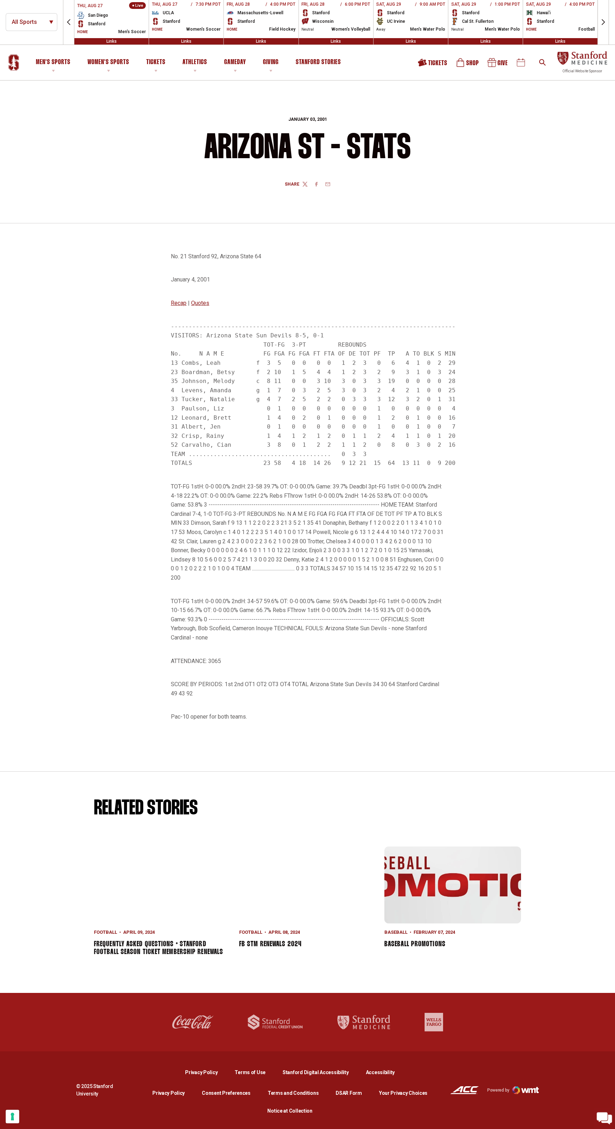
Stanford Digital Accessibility (321, 1072)
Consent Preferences (226, 1093)
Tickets (155, 62)
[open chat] (604, 1118)
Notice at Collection (289, 1111)
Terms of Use (250, 1072)
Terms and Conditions (293, 1093)
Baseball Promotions (415, 944)
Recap (178, 303)
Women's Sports (108, 62)
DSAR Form (349, 1093)
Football (105, 932)
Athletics (195, 62)
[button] (68, 22)
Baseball (396, 932)
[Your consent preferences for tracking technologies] (12, 1116)
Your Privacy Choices (403, 1093)
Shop (468, 65)
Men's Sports (53, 62)
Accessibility (380, 1072)
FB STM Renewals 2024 (270, 944)
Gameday (235, 62)
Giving (271, 62)
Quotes (200, 303)
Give (498, 65)
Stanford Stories (318, 63)
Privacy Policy (207, 1072)
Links (111, 41)
